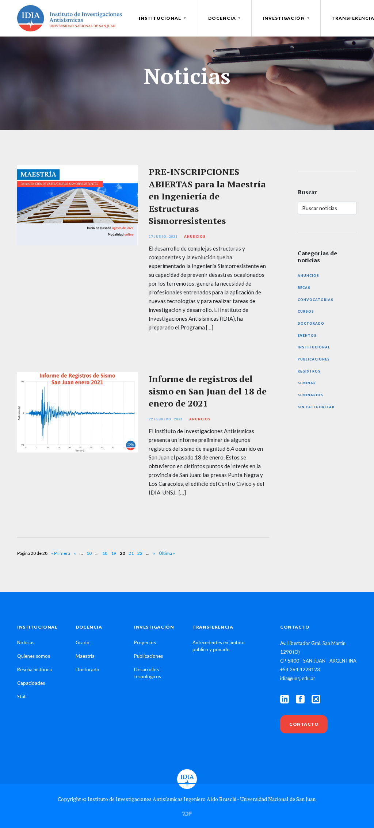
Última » (167, 553)
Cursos (306, 311)
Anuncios (195, 236)
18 (104, 553)
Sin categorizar (316, 407)
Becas (304, 288)
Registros (309, 371)
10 (89, 553)
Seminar (307, 383)
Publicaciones (314, 359)
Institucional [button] (161, 18)
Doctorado (311, 323)
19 (113, 553)
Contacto (303, 724)
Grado (82, 642)
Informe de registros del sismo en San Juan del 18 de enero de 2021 (208, 391)
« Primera (60, 553)
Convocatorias (315, 300)
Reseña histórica (34, 669)
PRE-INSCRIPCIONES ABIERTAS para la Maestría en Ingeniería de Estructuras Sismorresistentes (207, 196)
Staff (22, 696)
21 (131, 553)
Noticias (25, 642)
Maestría (85, 656)
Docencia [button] (222, 18)
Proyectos (145, 642)
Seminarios (310, 395)
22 (139, 553)
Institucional (314, 347)
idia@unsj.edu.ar (297, 678)
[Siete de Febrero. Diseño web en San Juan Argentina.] (187, 813)
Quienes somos (33, 656)
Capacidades (31, 683)
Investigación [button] (284, 18)
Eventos (307, 335)
